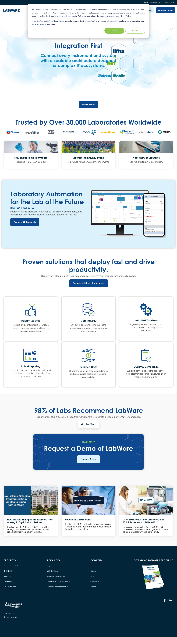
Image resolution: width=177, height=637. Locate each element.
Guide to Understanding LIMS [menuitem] (58, 586)
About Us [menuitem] (93, 566)
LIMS (12, 208)
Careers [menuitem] (93, 571)
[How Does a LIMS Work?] (88, 500)
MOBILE (26, 208)
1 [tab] (75, 91)
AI (33, 208)
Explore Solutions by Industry (89, 283)
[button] (165, 600)
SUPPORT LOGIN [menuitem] (155, 2)
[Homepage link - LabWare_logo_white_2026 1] (13, 609)
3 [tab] (85, 91)
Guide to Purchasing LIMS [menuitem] (56, 576)
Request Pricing (165, 10)
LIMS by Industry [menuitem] (10, 586)
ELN (18, 208)
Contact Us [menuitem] (94, 581)
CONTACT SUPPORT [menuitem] (169, 2)
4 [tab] (90, 91)
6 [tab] (101, 91)
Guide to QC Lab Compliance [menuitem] (58, 581)
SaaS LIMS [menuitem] (7, 576)
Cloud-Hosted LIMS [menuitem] (11, 566)
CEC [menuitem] (92, 576)
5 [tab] (95, 91)
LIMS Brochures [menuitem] (52, 571)
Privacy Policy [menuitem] (10, 613)
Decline (135, 30)
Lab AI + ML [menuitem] (8, 581)
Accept (114, 30)
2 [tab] (80, 91)
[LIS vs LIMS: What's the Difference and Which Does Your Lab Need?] (146, 500)
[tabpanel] (88, 57)
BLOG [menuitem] (146, 2)
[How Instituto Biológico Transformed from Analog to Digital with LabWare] (31, 500)
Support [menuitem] (93, 586)
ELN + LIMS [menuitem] (8, 571)
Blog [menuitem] (48, 566)
